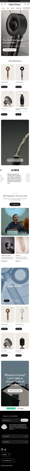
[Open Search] (5, 4)
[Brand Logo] (15, 170)
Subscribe (24, 420)
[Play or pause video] (23, 233)
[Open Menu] (2, 4)
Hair (8, 8)
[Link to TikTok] (5, 449)
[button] (28, 4)
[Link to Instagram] (2, 449)
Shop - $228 (4, 86)
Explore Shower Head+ (13, 160)
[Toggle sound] (26, 233)
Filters (3, 8)
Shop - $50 (18, 114)
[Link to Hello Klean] (15, 4)
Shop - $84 (18, 355)
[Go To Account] (25, 4)
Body (12, 8)
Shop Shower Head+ (10, 50)
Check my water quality (16, 391)
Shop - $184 (4, 114)
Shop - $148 (18, 86)
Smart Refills (18, 8)
